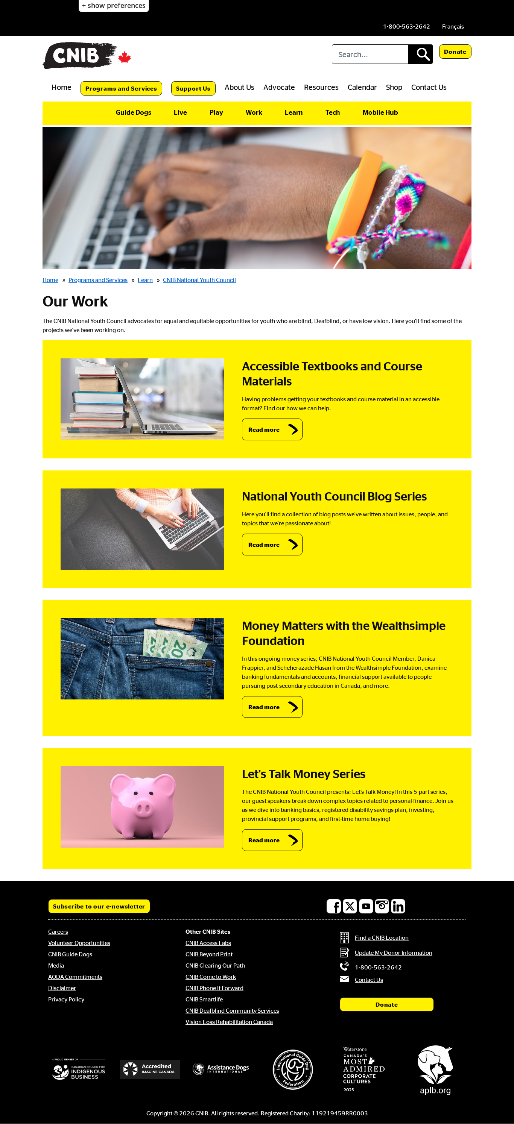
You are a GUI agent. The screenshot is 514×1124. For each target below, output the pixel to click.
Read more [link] (264, 429)
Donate (455, 51)
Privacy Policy (66, 999)
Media (56, 965)
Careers (58, 931)
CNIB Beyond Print (209, 954)
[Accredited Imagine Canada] (150, 1069)
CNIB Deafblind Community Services (232, 1010)
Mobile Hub (380, 112)
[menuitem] (453, 26)
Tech (332, 112)
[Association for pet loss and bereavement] (435, 1069)
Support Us (193, 88)
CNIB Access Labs (208, 942)
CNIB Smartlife (204, 999)
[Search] (420, 54)
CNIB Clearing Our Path (215, 965)
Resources (321, 87)
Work (254, 112)
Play (216, 112)
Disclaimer (62, 987)
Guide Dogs (133, 112)
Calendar (362, 87)
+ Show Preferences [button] (114, 5)
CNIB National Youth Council (199, 279)
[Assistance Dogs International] (221, 1069)
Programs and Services (121, 88)
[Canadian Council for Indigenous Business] (79, 1070)
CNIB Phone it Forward (214, 987)
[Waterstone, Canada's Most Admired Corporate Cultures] (364, 1069)
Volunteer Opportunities (79, 942)
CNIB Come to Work (211, 976)
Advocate (279, 87)
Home (61, 87)
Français (453, 26)
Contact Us (429, 87)
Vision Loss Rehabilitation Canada (229, 1021)
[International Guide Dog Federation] (293, 1069)
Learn (294, 112)
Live (180, 112)
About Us (239, 87)
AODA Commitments (75, 976)
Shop (394, 87)
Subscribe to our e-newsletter (99, 906)
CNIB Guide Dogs (70, 954)
